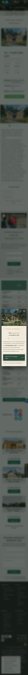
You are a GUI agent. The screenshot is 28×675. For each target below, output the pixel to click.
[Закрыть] (24, 311)
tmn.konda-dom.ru (18, 363)
